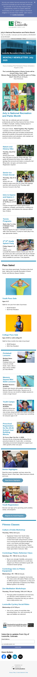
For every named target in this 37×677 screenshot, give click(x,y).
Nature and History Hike (8, 148)
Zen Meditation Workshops (14, 589)
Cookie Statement (18, 15)
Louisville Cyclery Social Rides (15, 604)
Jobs (21, 67)
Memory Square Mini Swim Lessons (9, 379)
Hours (4, 66)
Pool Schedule (17, 66)
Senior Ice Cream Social (8, 174)
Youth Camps (9, 402)
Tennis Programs (7, 220)
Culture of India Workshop (13, 530)
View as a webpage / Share (18, 38)
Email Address (5, 639)
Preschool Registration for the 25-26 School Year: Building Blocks (8, 429)
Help (27, 672)
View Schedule (18, 78)
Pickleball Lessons (7, 354)
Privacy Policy (12, 672)
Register (16, 67)
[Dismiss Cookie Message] (34, 2)
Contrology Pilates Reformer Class (17, 553)
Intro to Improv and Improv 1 (9, 196)
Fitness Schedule (28, 66)
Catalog (10, 66)
